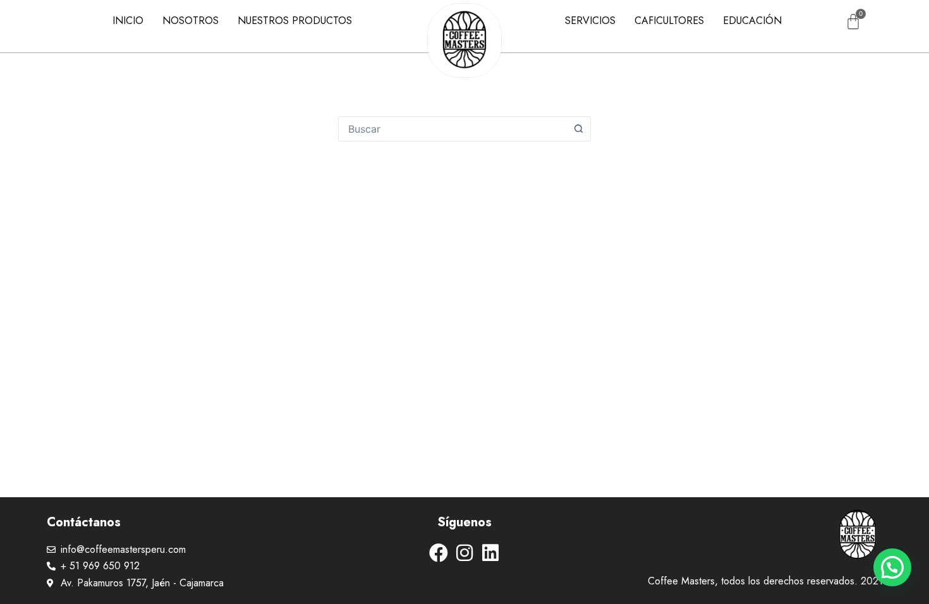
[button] (892, 567)
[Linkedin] (490, 552)
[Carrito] (853, 21)
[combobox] (452, 129)
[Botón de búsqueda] (578, 129)
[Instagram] (464, 552)
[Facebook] (438, 552)
